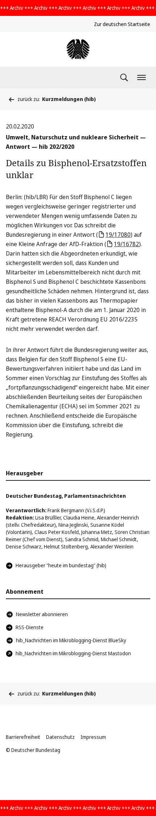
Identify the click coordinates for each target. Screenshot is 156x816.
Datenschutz (60, 736)
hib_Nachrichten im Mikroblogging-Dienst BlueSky (71, 640)
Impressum (93, 736)
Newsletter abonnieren (42, 614)
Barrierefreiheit (23, 736)
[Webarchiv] (78, 49)
